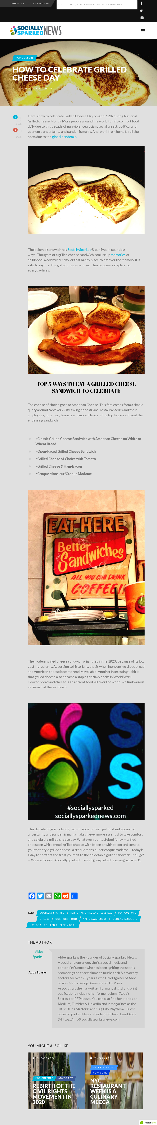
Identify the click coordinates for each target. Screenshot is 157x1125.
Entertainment (104, 1067)
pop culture (127, 912)
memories (118, 255)
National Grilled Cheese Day (91, 912)
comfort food (66, 919)
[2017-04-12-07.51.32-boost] (86, 190)
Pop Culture (25, 57)
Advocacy (65, 1078)
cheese (45, 919)
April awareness (95, 919)
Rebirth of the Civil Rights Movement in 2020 (54, 1094)
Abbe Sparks (25, 88)
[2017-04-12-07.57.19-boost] (86, 330)
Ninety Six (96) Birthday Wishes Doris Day (89, 4)
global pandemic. (64, 137)
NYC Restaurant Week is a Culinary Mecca (108, 1091)
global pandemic (125, 919)
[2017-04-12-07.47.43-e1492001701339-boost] (86, 567)
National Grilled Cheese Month (53, 925)
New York (100, 1072)
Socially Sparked (79, 249)
